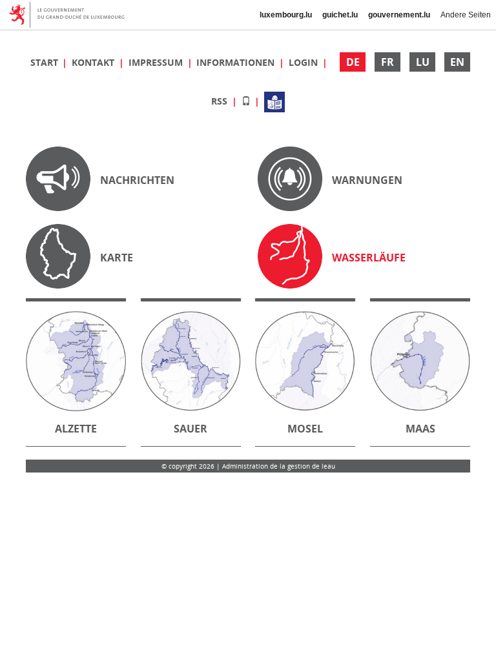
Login (304, 62)
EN (457, 62)
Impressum (157, 62)
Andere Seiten (465, 14)
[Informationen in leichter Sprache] (274, 101)
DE (353, 62)
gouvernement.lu (399, 14)
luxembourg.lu (286, 14)
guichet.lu (340, 14)
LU (422, 62)
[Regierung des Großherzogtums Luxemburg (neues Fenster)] (71, 15)
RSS (220, 101)
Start (45, 62)
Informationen (236, 62)
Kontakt (94, 62)
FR (387, 62)
